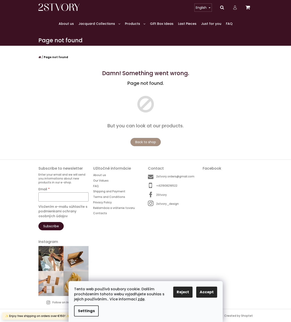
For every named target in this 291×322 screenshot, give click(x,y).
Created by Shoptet (238, 316)
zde (141, 299)
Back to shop (145, 142)
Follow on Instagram (66, 302)
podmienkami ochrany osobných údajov (57, 213)
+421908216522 (166, 186)
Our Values (101, 180)
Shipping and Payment (109, 191)
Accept (207, 292)
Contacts (100, 213)
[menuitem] (66, 24)
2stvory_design (167, 204)
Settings (86, 310)
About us (99, 175)
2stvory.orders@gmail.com (175, 176)
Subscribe (51, 226)
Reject (183, 292)
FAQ (96, 186)
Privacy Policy (102, 202)
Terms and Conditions (109, 197)
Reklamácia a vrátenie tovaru (114, 208)
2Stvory (161, 195)
